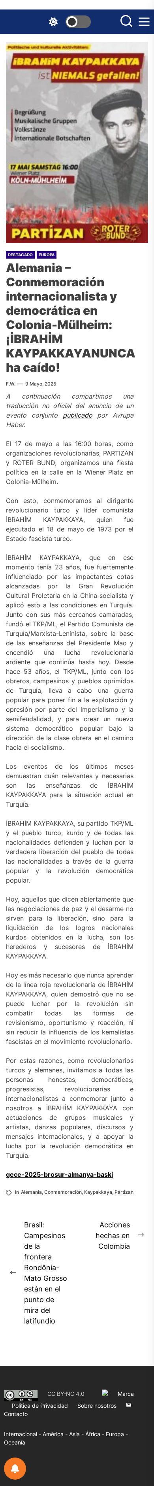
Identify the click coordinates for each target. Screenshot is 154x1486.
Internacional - (23, 1434)
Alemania (31, 1192)
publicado (77, 415)
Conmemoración (63, 1192)
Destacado (20, 254)
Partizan (124, 1192)
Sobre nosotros (96, 1405)
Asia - (77, 1434)
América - (56, 1434)
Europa (46, 254)
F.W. (10, 384)
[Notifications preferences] (15, 1469)
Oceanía (14, 1442)
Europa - (117, 1434)
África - (95, 1434)
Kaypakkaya (98, 1192)
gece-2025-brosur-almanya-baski (59, 1174)
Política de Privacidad (40, 1405)
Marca (126, 1393)
